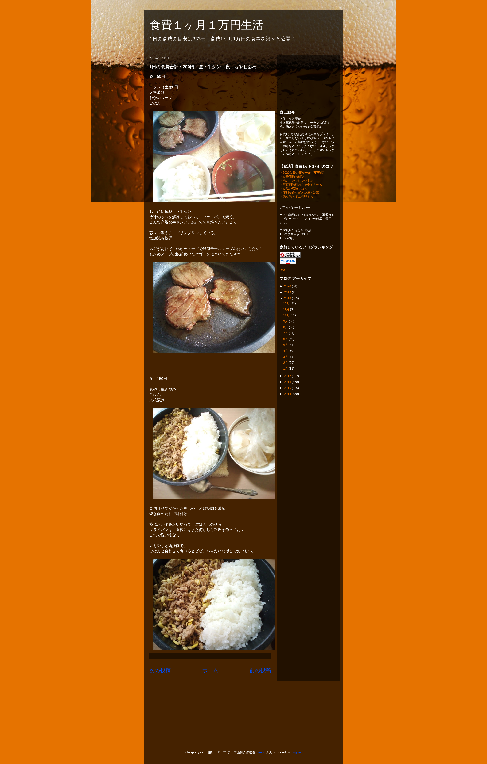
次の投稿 (160, 670)
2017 (288, 376)
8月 (286, 327)
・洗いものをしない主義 (296, 180)
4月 (286, 350)
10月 (286, 315)
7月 (286, 333)
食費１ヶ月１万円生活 (212, 25)
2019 (288, 292)
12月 (286, 303)
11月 (286, 309)
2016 (288, 382)
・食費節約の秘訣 (292, 176)
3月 (286, 356)
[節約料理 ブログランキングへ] (290, 256)
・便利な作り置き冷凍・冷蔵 (299, 192)
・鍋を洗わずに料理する (296, 196)
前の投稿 (260, 670)
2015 (288, 388)
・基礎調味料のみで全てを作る (301, 184)
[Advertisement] (308, 81)
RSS (283, 270)
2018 (288, 298)
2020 (288, 286)
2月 (286, 362)
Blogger (295, 752)
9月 (286, 321)
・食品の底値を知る (293, 188)
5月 (286, 344)
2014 (288, 393)
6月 (286, 339)
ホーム (210, 670)
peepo (261, 752)
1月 (286, 368)
